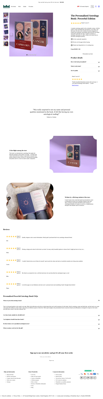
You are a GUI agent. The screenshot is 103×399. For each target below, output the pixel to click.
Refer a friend (34, 382)
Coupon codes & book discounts (14, 378)
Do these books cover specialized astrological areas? (16, 323)
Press (32, 385)
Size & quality (74, 70)
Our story (33, 374)
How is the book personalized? (78, 61)
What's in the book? (76, 66)
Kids (19, 6)
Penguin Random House (61, 383)
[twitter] (88, 377)
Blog (32, 387)
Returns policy (59, 376)
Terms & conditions (6, 396)
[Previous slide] (11, 34)
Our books (13, 6)
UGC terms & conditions (61, 380)
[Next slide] (50, 34)
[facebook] (84, 377)
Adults (24, 6)
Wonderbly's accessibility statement (63, 382)
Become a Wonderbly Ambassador (38, 383)
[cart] (99, 6)
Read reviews (75, 85)
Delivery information (11, 376)
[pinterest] (81, 377)
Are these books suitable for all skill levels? (14, 315)
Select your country (11, 380)
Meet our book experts (36, 376)
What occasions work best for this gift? (13, 328)
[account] (96, 6)
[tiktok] (94, 377)
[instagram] (91, 377)
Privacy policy (59, 374)
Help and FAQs (10, 374)
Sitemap (8, 382)
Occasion (31, 6)
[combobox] (83, 6)
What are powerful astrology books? (12, 300)
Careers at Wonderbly (35, 378)
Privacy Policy (17, 396)
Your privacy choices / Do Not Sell (63, 378)
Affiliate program (35, 380)
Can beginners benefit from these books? (13, 319)
